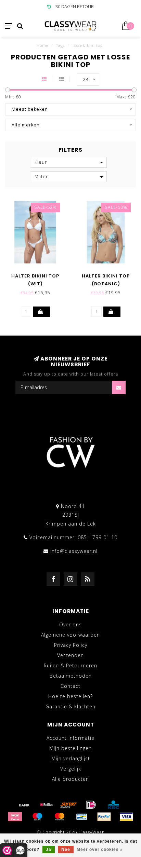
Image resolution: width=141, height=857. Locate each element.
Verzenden (70, 655)
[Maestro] (37, 817)
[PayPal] (104, 817)
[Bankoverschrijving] (24, 805)
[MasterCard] (59, 817)
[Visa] (126, 817)
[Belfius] (46, 805)
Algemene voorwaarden (70, 634)
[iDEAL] (91, 805)
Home (42, 45)
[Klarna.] (15, 817)
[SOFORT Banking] (68, 805)
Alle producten (70, 779)
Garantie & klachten (70, 706)
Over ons (70, 624)
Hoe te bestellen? (70, 696)
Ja (48, 849)
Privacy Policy (70, 645)
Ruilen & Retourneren (70, 665)
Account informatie (70, 738)
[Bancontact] (81, 817)
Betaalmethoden (71, 675)
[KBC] (113, 805)
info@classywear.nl (74, 551)
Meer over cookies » (100, 849)
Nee (65, 849)
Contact (70, 686)
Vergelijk (70, 768)
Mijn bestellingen (70, 748)
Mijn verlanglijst (70, 758)
